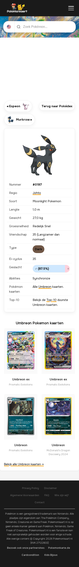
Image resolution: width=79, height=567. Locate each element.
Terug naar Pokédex (57, 106)
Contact (40, 502)
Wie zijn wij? (61, 495)
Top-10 (51, 300)
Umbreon (44, 287)
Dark (38, 249)
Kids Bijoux (51, 555)
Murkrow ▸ (24, 120)
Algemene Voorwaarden (24, 495)
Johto (37, 193)
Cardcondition (30, 555)
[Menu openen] (71, 8)
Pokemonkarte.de (59, 548)
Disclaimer (50, 488)
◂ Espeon (13, 106)
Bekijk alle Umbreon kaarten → (24, 464)
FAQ (46, 495)
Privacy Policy (30, 488)
